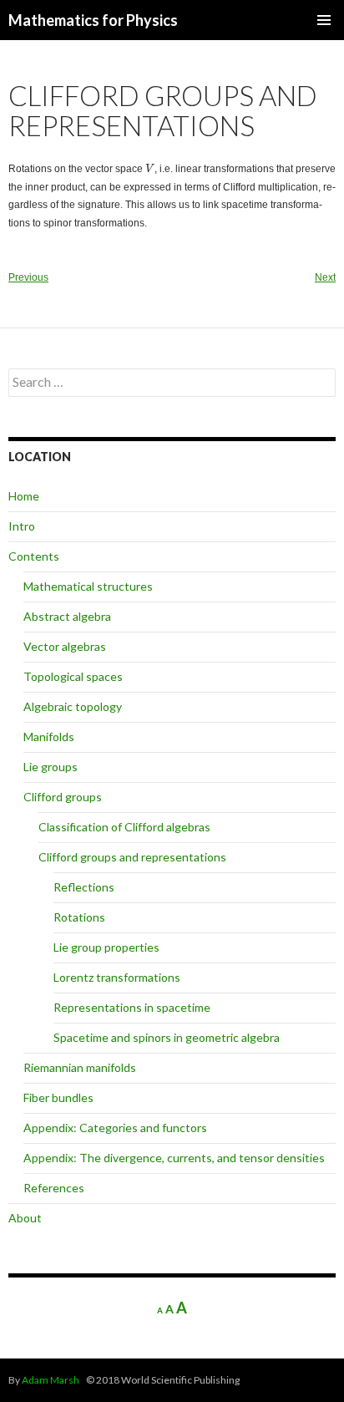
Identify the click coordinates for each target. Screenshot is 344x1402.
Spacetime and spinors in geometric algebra (166, 1037)
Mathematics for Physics (93, 20)
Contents (33, 556)
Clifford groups (62, 797)
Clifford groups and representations (132, 857)
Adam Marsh (50, 1380)
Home (23, 496)
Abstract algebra (67, 616)
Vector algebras (64, 646)
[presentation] (149, 168)
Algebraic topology (72, 706)
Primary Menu (324, 20)
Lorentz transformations (116, 977)
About (25, 1218)
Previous (28, 277)
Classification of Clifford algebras (124, 827)
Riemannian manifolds (79, 1067)
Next (325, 277)
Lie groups (50, 766)
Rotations (79, 917)
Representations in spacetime (131, 1007)
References (53, 1188)
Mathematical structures (88, 586)
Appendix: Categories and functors (115, 1127)
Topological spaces (73, 676)
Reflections (83, 887)
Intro (21, 526)
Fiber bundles (58, 1097)
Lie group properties (106, 947)
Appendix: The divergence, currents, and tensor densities (174, 1158)
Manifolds (48, 736)
